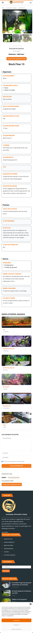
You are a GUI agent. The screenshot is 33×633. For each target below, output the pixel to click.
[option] (7, 38)
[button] (30, 604)
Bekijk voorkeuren (16, 629)
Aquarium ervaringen (11, 8)
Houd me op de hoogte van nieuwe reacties (14, 461)
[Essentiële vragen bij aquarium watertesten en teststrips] (6, 585)
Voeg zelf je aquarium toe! (17, 59)
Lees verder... (5, 532)
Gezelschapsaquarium (13, 477)
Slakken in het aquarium (19, 599)
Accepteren (16, 620)
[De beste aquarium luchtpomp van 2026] (6, 593)
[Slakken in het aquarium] (6, 601)
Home (3, 8)
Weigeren (16, 625)
